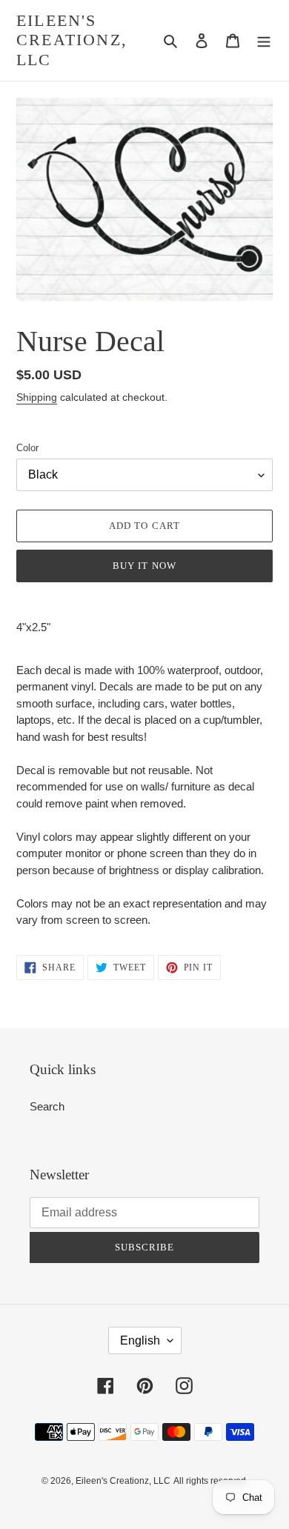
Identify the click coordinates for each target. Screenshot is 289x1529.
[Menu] (263, 40)
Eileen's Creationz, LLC (71, 40)
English (140, 1340)
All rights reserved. (210, 1481)
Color (27, 447)
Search (47, 1106)
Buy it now (144, 565)
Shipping (36, 397)
